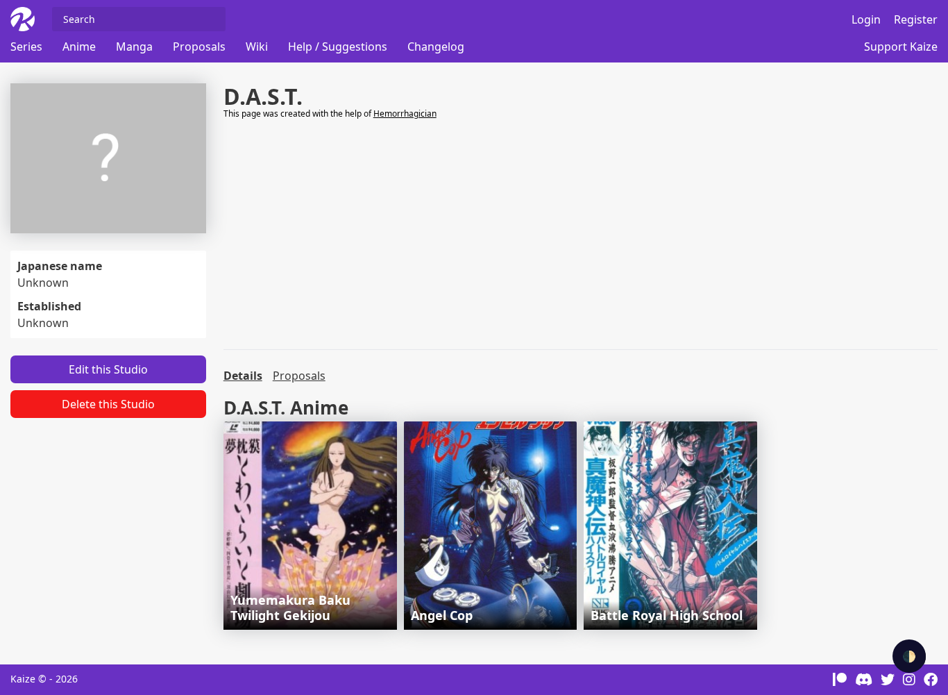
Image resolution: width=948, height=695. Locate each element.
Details (242, 375)
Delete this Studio (108, 404)
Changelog (435, 46)
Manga (134, 46)
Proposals (199, 46)
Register (916, 19)
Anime (79, 46)
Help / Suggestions (337, 46)
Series (26, 46)
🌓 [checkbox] (909, 656)
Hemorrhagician (405, 113)
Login (866, 19)
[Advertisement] (580, 234)
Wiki (257, 46)
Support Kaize (901, 46)
